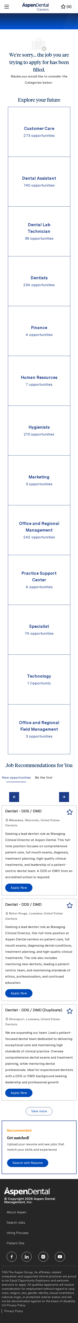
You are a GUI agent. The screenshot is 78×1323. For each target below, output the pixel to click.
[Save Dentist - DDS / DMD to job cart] (69, 812)
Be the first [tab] (43, 777)
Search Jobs (16, 1222)
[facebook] (12, 1257)
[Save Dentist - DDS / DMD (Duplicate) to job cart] (69, 1011)
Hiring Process (17, 1233)
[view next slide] (64, 797)
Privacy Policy (13, 1311)
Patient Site (15, 1243)
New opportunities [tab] (16, 777)
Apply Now (19, 888)
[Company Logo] (36, 6)
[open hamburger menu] (6, 6)
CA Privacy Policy (14, 1305)
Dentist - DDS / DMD (23, 811)
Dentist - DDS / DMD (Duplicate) (33, 1010)
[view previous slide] (14, 797)
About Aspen (16, 1212)
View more (39, 1111)
